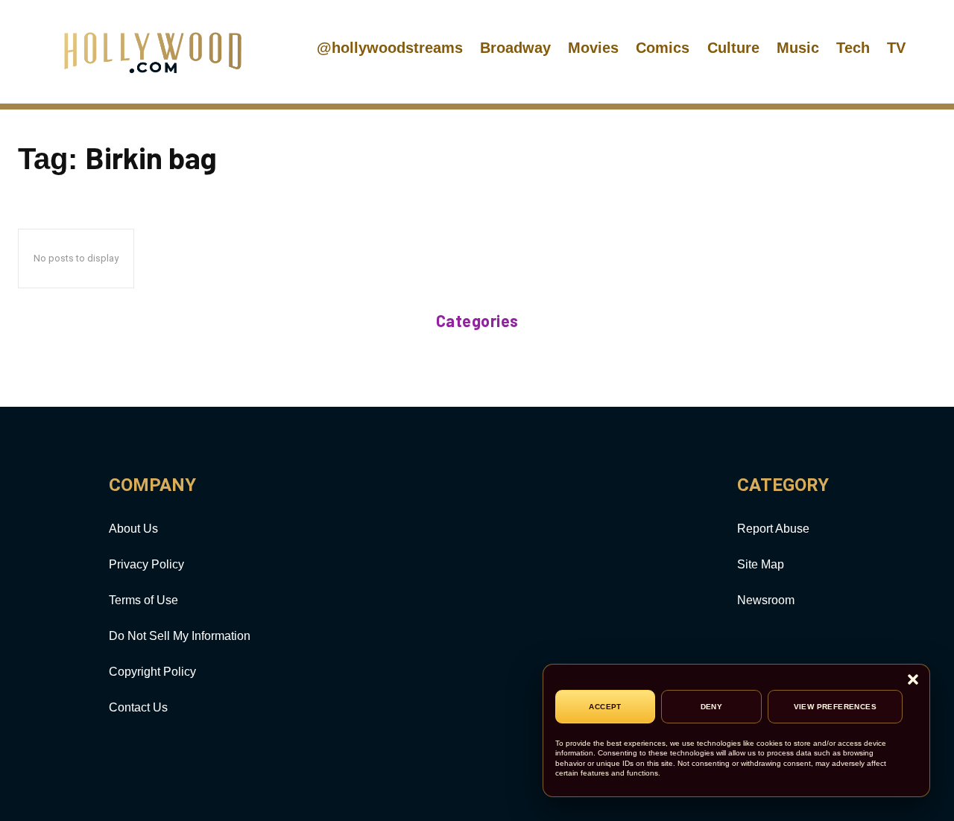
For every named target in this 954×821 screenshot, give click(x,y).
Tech (853, 47)
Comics (662, 47)
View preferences (835, 707)
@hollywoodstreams (390, 47)
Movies (593, 47)
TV (896, 47)
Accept (605, 707)
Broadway (515, 47)
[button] (913, 680)
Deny (712, 707)
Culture (733, 47)
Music (798, 47)
